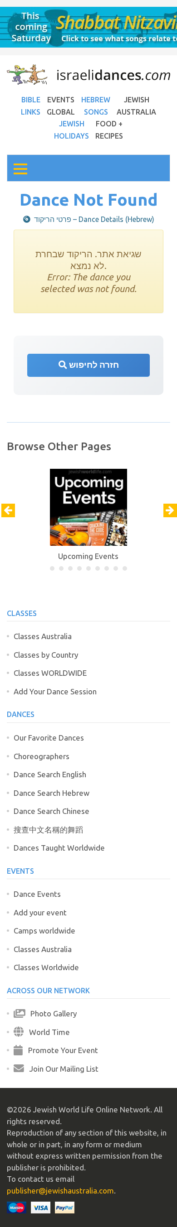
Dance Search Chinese (51, 811)
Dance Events (37, 894)
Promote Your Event (60, 1050)
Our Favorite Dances (49, 737)
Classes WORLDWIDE (50, 673)
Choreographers (41, 756)
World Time (47, 1032)
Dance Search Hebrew (51, 793)
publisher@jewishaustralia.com (60, 1190)
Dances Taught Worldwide (59, 847)
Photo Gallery (51, 1013)
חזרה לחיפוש (93, 365)
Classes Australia (43, 636)
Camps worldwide (44, 930)
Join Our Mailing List (61, 1068)
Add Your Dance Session (55, 691)
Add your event (40, 912)
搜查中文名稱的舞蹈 (48, 829)
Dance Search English (50, 774)
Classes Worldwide (46, 967)
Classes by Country (46, 654)
